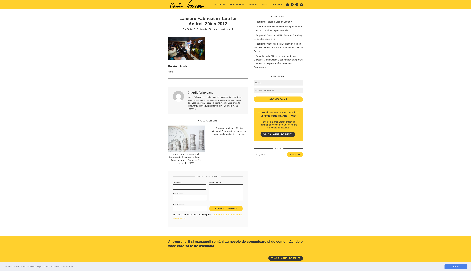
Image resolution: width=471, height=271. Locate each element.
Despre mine (220, 5)
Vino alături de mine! (277, 134)
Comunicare (276, 5)
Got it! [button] (456, 267)
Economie (253, 5)
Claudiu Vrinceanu (209, 29)
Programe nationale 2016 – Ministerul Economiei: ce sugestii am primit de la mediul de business (229, 131)
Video (264, 5)
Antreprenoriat (237, 5)
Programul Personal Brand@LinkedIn (274, 22)
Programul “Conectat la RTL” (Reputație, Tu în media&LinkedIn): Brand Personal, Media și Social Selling (278, 47)
